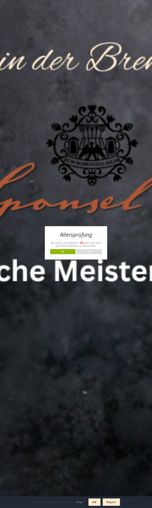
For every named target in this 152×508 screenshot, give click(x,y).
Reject (111, 502)
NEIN (89, 251)
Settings (79, 502)
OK (94, 502)
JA (63, 251)
